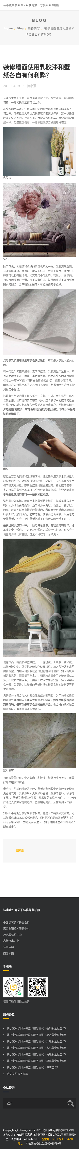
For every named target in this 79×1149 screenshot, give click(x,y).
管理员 (19, 850)
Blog (20, 28)
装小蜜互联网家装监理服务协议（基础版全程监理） (37, 1028)
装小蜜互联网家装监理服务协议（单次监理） (33, 1067)
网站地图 (8, 953)
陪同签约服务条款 (17, 1073)
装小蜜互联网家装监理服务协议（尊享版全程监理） (37, 1060)
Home (8, 28)
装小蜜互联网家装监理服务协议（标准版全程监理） (37, 1034)
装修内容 (34, 28)
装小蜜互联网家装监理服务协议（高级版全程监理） (37, 1054)
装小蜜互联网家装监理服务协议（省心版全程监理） (37, 1047)
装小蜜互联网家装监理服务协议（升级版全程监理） (37, 1041)
